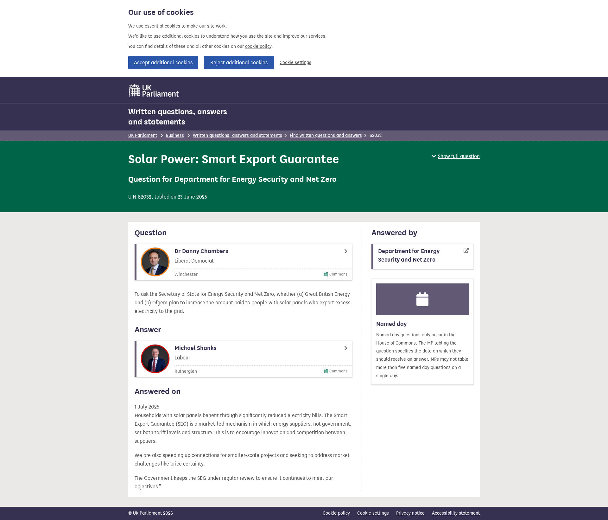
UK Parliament (142, 135)
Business (175, 135)
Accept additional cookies (163, 63)
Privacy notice (410, 513)
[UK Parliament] (154, 90)
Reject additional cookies (239, 63)
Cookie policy (336, 513)
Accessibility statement (456, 513)
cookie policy (258, 46)
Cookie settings (295, 62)
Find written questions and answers (326, 135)
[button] (456, 156)
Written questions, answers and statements (177, 117)
